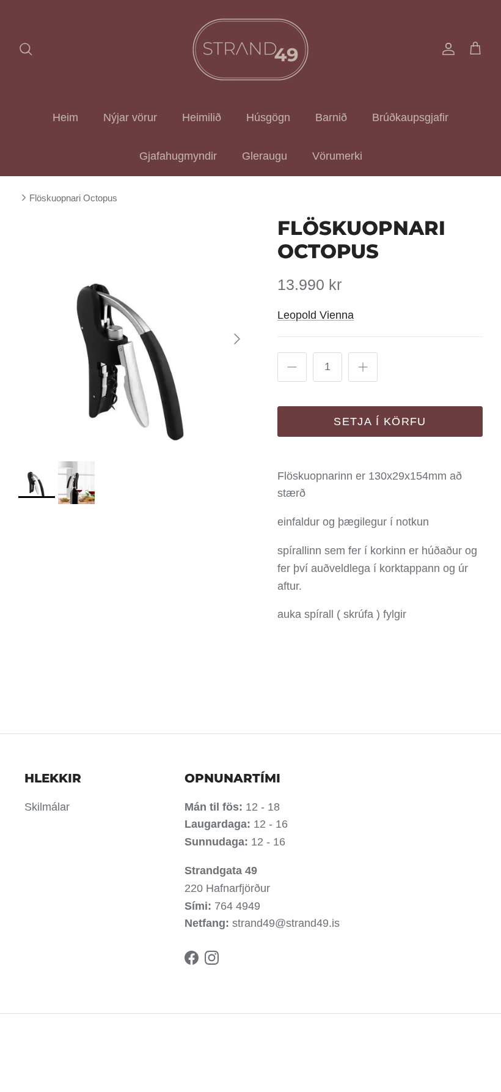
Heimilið (201, 117)
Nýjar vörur (130, 117)
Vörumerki (337, 156)
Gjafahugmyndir (178, 156)
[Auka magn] (363, 367)
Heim (65, 117)
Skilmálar (47, 807)
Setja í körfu (380, 421)
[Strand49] (250, 49)
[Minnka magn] (292, 367)
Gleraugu (264, 156)
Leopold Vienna (315, 315)
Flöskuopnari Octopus (73, 198)
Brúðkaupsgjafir (410, 117)
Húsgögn (268, 117)
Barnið (331, 117)
